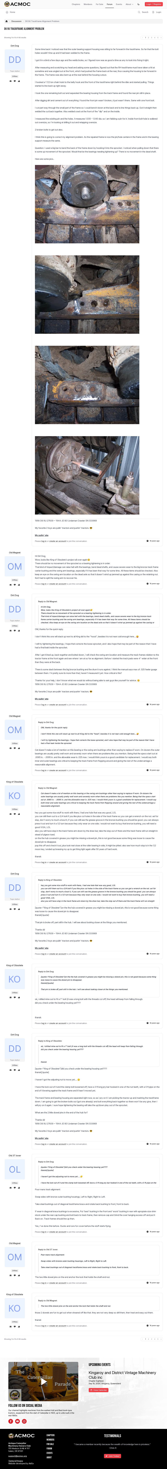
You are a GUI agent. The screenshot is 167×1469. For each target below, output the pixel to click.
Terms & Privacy (15, 1461)
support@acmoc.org (17, 1456)
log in (43, 541)
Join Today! (114, 1456)
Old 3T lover (15, 1155)
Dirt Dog (15, 45)
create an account (57, 541)
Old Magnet (14, 552)
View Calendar (100, 1390)
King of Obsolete (14, 781)
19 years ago (155, 541)
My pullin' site (41, 535)
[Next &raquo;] (161, 37)
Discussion (16, 21)
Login (153, 4)
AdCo (31, 1463)
